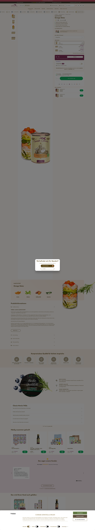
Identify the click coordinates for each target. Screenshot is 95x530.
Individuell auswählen (80, 516)
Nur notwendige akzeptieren (80, 519)
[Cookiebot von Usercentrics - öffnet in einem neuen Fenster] (13, 514)
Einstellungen (64, 526)
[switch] (37, 526)
